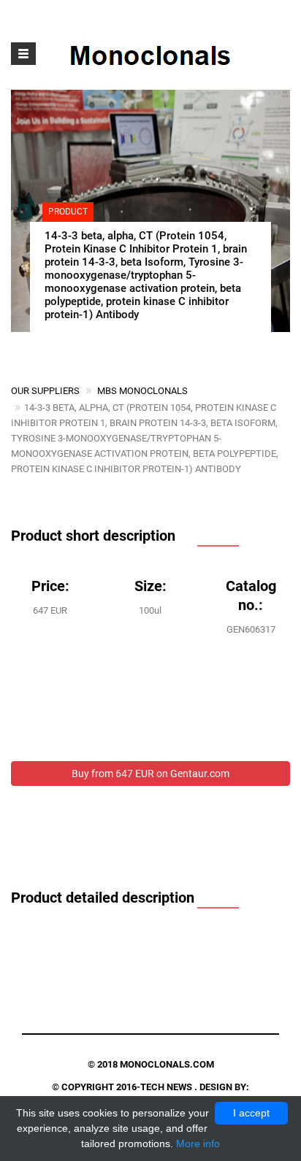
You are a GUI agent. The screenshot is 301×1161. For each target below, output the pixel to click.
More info (198, 1143)
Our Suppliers (45, 390)
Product (68, 212)
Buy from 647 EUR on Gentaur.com (150, 773)
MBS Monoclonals (142, 390)
